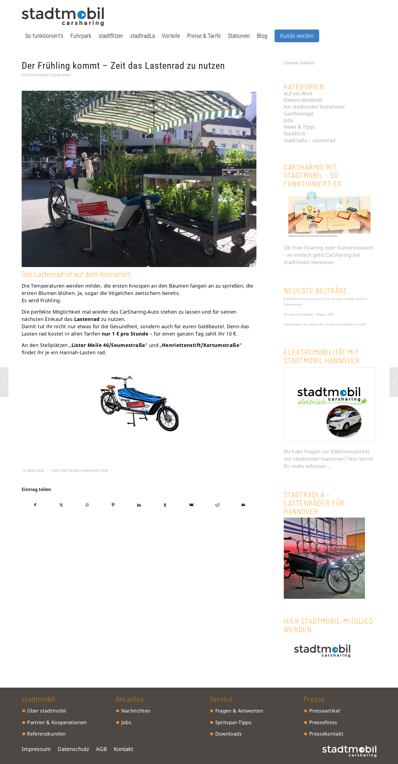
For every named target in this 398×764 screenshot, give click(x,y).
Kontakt (123, 749)
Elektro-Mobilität (303, 100)
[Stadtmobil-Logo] (63, 16)
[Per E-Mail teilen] (243, 505)
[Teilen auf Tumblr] (165, 505)
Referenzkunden (46, 733)
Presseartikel (324, 710)
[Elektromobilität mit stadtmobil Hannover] (330, 440)
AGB (101, 749)
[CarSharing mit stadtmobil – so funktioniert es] (330, 236)
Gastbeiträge (299, 113)
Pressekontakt (325, 733)
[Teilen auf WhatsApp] (87, 505)
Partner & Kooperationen (56, 722)
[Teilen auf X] (61, 505)
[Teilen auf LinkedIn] (139, 505)
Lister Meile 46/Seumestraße (108, 345)
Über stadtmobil (46, 710)
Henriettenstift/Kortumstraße (200, 345)
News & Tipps (299, 126)
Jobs (288, 120)
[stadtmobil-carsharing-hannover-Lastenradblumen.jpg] (139, 179)
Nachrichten (135, 710)
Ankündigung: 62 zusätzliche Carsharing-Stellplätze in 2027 (325, 324)
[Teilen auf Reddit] (217, 505)
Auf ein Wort (298, 93)
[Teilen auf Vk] (191, 505)
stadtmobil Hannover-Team (83, 470)
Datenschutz (73, 749)
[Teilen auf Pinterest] (113, 505)
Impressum (40, 749)
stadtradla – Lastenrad (309, 140)
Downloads (228, 733)
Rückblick (295, 133)
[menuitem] (44, 36)
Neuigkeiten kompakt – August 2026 (308, 314)
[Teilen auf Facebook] (35, 505)
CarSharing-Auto (139, 311)
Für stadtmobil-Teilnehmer (46, 75)
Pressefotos (322, 722)
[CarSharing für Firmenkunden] (394, 382)
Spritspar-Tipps (233, 722)
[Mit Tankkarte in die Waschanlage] (4, 382)
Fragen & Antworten (238, 710)
